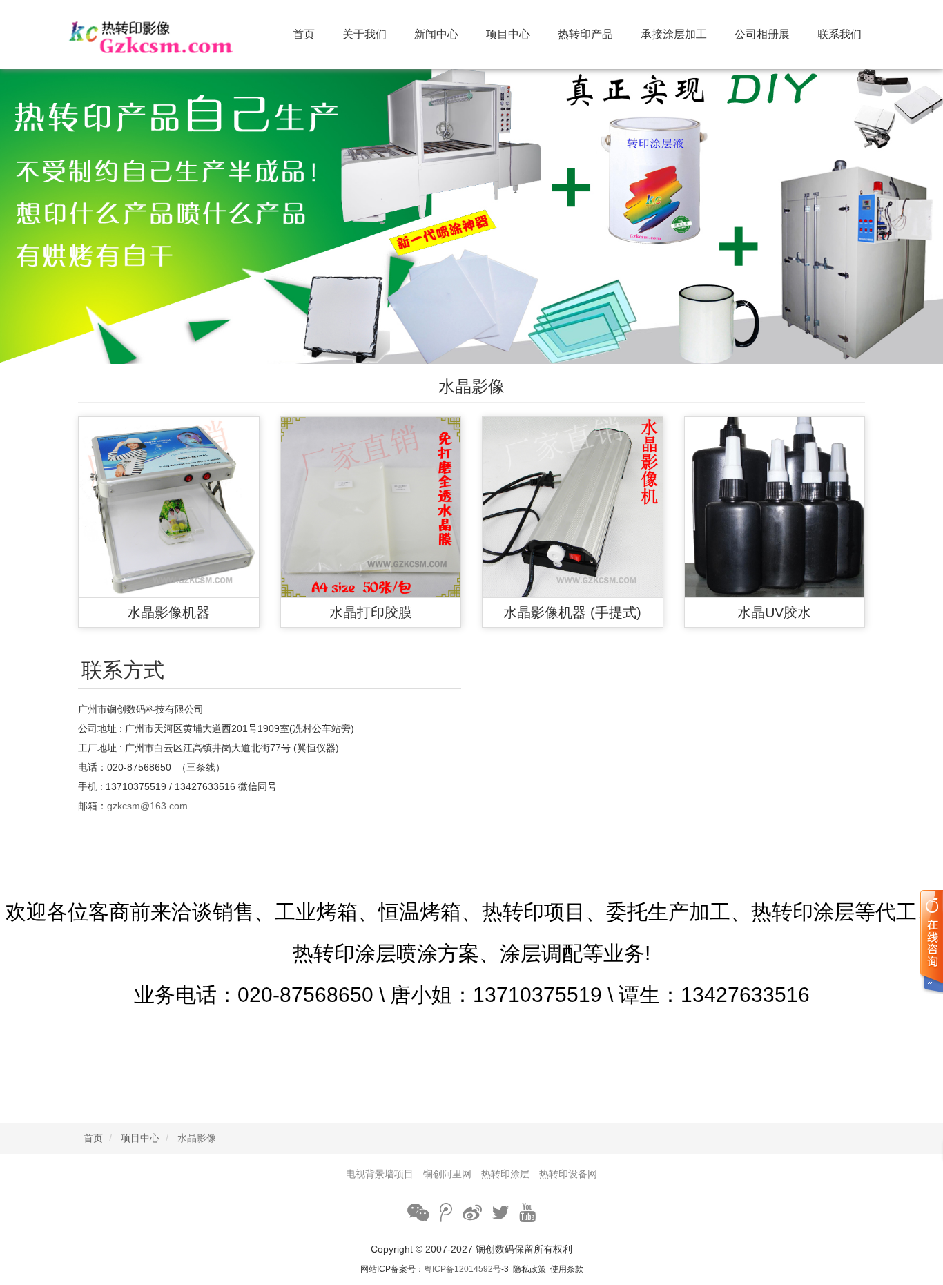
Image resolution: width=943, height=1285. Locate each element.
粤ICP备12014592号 (462, 1269)
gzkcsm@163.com (147, 805)
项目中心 (508, 34)
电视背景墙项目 (380, 1173)
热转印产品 (585, 34)
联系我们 (839, 34)
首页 (304, 34)
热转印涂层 (505, 1173)
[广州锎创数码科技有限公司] (169, 34)
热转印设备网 (568, 1173)
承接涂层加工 (674, 34)
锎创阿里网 (447, 1173)
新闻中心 (436, 34)
